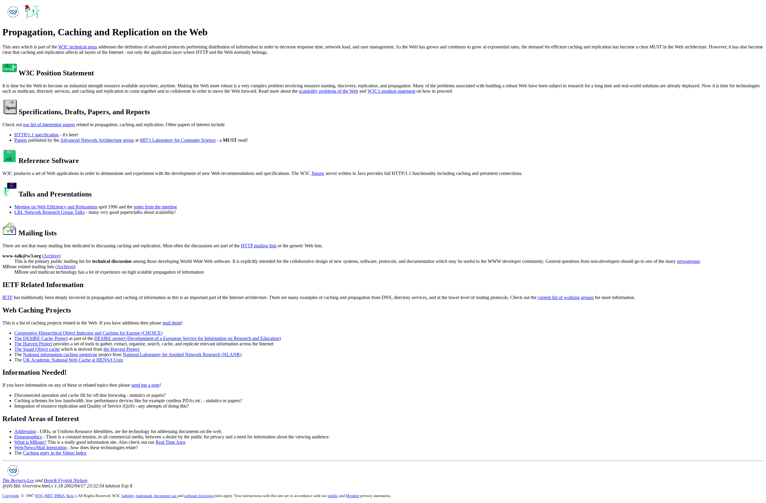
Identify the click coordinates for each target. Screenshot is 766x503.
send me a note (145, 385)
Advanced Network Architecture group (97, 140)
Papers (20, 140)
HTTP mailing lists (258, 245)
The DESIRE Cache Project (41, 338)
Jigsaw (317, 173)
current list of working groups (566, 297)
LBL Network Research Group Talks (49, 212)
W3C (39, 495)
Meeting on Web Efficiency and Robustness (55, 206)
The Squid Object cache (37, 349)
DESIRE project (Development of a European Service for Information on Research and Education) (187, 338)
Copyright (10, 495)
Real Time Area (170, 442)
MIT (48, 495)
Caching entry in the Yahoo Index (54, 452)
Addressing (25, 431)
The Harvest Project (33, 343)
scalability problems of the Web (328, 91)
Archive (51, 255)
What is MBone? (30, 442)
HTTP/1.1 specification (36, 134)
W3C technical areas (77, 46)
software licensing (199, 495)
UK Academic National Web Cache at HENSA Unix (73, 359)
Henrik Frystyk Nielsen (65, 480)
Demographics (28, 436)
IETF (7, 297)
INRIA (59, 495)
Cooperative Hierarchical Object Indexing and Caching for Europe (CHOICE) (88, 333)
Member (352, 495)
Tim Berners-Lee (18, 480)
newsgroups (688, 261)
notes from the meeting (155, 206)
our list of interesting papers (49, 124)
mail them (171, 322)
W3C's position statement (391, 91)
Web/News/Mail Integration (40, 447)
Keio (70, 495)
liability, (128, 495)
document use (165, 495)
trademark (144, 495)
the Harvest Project (121, 349)
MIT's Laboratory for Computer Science (178, 140)
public (333, 495)
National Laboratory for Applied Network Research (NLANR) (182, 354)
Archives (65, 266)
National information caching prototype (60, 354)
